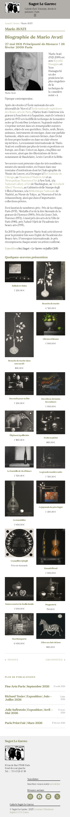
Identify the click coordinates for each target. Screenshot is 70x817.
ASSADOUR (12, 659)
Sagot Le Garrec (42, 3)
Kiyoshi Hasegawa (55, 62)
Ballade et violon (19, 285)
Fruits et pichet (51, 437)
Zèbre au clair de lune (51, 642)
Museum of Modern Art (32, 177)
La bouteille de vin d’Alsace (19, 470)
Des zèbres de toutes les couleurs (50, 400)
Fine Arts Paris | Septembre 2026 (27, 686)
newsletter (55, 783)
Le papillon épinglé (19, 560)
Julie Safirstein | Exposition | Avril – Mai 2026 (29, 711)
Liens (26, 812)
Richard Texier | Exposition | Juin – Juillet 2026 (28, 698)
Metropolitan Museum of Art (21, 180)
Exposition (11, 248)
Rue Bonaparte (19, 638)
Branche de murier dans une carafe (19, 362)
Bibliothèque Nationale (42, 191)
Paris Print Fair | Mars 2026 (23, 722)
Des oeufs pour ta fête (19, 398)
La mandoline (19, 519)
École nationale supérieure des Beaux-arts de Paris (33, 110)
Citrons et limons (51, 338)
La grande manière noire (50, 471)
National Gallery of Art (17, 184)
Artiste (16, 23)
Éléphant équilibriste (19, 435)
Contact (39, 809)
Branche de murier (51, 303)
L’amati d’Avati (50, 568)
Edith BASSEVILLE (54, 659)
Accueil (8, 23)
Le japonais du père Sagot (51, 507)
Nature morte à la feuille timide (19, 604)
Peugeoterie (50, 604)
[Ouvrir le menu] (35, 15)
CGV (20, 812)
